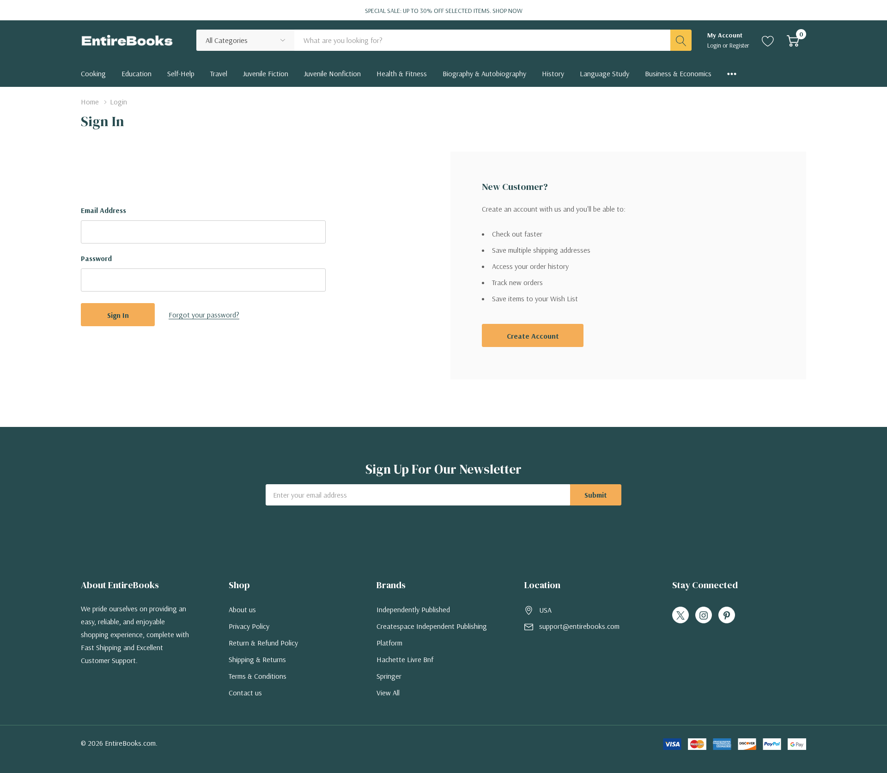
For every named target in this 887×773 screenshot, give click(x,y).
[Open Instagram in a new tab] (703, 615)
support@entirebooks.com (579, 626)
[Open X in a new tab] (680, 615)
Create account (533, 336)
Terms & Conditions (257, 676)
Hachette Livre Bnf (405, 659)
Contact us (245, 692)
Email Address (103, 210)
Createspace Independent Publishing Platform (432, 634)
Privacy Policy (249, 626)
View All (388, 692)
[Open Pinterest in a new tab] (727, 615)
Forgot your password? (204, 314)
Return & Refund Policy (263, 642)
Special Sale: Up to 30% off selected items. (443, 10)
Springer (389, 676)
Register (739, 45)
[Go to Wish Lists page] (768, 40)
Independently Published (413, 609)
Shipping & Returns (257, 659)
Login (715, 45)
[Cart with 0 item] (793, 40)
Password (96, 258)
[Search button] (681, 40)
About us (242, 609)
